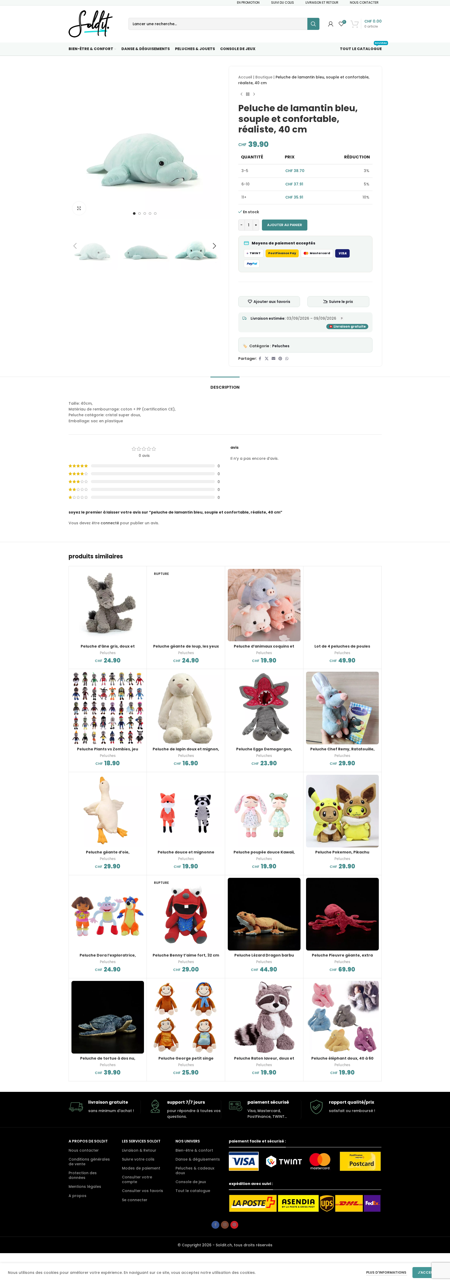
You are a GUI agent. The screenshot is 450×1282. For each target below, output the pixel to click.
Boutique (263, 77)
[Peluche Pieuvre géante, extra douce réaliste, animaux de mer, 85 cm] (342, 914)
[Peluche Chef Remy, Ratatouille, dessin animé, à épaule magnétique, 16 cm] (342, 708)
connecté (110, 523)
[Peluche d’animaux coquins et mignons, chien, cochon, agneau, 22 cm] (264, 605)
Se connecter (134, 1200)
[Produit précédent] (241, 94)
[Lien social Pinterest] (280, 358)
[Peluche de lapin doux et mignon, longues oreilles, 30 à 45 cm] (185, 708)
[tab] (225, 385)
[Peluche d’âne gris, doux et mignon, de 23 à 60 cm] (107, 605)
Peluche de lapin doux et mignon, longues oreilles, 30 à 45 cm (186, 751)
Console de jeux (190, 1181)
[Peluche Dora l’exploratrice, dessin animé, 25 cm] (107, 914)
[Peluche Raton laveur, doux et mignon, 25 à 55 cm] (264, 1017)
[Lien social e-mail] (273, 358)
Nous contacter (84, 1150)
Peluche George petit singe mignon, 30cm (186, 1061)
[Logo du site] (91, 23)
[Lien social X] (266, 358)
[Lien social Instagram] (225, 1225)
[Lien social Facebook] (260, 358)
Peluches (280, 346)
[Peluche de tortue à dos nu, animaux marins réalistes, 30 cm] (107, 1017)
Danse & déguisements (197, 1159)
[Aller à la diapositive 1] (134, 213)
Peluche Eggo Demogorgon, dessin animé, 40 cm (264, 751)
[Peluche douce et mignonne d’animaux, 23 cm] (185, 811)
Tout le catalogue (192, 1190)
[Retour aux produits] (248, 94)
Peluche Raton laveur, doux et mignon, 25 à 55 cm (264, 1061)
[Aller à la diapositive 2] (139, 213)
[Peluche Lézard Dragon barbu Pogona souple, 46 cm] (264, 914)
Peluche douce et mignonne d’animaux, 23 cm (186, 855)
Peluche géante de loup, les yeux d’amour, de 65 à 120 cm (186, 649)
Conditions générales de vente (89, 1162)
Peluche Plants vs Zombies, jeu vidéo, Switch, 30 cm (107, 751)
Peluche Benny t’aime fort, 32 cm (186, 955)
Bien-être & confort (194, 1150)
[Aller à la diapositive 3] (144, 213)
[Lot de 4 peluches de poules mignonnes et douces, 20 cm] (342, 605)
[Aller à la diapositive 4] (150, 213)
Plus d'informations (386, 1272)
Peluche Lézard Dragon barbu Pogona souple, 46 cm (264, 958)
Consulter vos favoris (142, 1190)
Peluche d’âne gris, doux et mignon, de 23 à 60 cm (108, 649)
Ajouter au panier (284, 224)
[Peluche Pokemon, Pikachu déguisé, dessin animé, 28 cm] (342, 811)
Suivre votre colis (138, 1159)
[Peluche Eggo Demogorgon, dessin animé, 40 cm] (264, 708)
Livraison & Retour (139, 1150)
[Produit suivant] (254, 94)
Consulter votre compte (137, 1179)
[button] (75, 246)
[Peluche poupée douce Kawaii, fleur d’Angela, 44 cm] (264, 811)
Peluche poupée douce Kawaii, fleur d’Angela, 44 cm (264, 855)
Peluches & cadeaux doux (194, 1171)
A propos (77, 1195)
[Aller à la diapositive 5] (155, 213)
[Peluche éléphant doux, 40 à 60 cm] (342, 1017)
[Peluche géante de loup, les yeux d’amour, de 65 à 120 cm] (185, 605)
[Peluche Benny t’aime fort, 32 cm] (185, 914)
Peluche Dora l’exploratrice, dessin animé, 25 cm (108, 958)
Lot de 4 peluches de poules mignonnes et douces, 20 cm (342, 649)
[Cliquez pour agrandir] (79, 208)
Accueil (245, 77)
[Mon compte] (330, 24)
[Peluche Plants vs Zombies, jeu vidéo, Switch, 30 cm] (107, 708)
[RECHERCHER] (313, 24)
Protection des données (83, 1175)
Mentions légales (85, 1186)
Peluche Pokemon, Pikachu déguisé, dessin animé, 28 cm (342, 855)
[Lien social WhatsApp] (287, 358)
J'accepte (427, 1272)
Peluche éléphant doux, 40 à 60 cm (342, 1061)
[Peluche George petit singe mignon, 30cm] (185, 1017)
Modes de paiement (141, 1168)
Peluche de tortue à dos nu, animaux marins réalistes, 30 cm (107, 1061)
